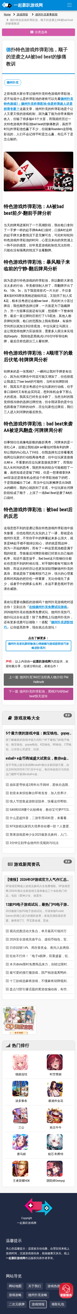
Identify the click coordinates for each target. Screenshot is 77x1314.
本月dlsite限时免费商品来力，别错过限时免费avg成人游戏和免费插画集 (40, 964)
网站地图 (15, 1286)
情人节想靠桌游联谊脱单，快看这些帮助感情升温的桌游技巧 (40, 801)
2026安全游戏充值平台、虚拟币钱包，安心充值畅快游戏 (40, 939)
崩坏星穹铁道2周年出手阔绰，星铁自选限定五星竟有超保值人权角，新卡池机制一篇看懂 (40, 785)
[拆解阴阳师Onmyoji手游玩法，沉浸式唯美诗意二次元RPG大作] (55, 1169)
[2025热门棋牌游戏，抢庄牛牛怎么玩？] (55, 1115)
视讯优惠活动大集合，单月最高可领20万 (38, 931)
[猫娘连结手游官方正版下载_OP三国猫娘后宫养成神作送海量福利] (20, 1062)
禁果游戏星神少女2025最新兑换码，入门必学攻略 (40, 834)
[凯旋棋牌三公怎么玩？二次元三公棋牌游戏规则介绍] (20, 1115)
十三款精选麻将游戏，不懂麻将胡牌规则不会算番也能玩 (40, 981)
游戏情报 (22, 14)
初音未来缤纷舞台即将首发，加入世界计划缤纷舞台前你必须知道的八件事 (40, 793)
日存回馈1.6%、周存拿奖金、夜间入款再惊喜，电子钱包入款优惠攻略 (40, 948)
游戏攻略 (15, 1295)
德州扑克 (13, 82)
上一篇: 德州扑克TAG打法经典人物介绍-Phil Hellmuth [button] (38, 679)
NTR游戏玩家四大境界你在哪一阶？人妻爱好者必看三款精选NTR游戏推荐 (40, 826)
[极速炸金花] (55, 1089)
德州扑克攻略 (37, 1295)
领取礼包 (58, 1304)
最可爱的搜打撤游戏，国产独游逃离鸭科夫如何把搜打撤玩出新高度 (40, 972)
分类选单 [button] (40, 32)
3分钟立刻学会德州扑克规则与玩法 (34, 843)
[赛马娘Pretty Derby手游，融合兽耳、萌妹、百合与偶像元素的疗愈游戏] (20, 1142)
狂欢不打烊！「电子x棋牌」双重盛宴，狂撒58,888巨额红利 (40, 956)
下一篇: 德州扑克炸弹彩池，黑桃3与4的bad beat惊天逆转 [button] (38, 694)
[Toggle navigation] (69, 5)
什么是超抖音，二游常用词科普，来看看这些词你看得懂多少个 (40, 818)
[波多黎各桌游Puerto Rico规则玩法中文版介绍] (20, 1089)
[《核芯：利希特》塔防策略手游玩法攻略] (55, 1142)
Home (7, 14)
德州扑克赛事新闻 (46, 14)
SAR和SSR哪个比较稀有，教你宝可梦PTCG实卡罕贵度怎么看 (40, 810)
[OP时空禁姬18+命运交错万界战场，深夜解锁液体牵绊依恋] (55, 1062)
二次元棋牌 (17, 1304)
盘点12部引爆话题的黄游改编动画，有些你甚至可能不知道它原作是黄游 (40, 989)
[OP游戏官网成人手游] (19, 1020)
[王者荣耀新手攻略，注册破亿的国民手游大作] (20, 1169)
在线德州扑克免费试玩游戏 (48, 607)
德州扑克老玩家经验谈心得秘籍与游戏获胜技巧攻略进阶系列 (38, 645)
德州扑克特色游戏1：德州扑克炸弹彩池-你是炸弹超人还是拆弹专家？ (38, 104)
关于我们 (34, 1286)
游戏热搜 (54, 1286)
